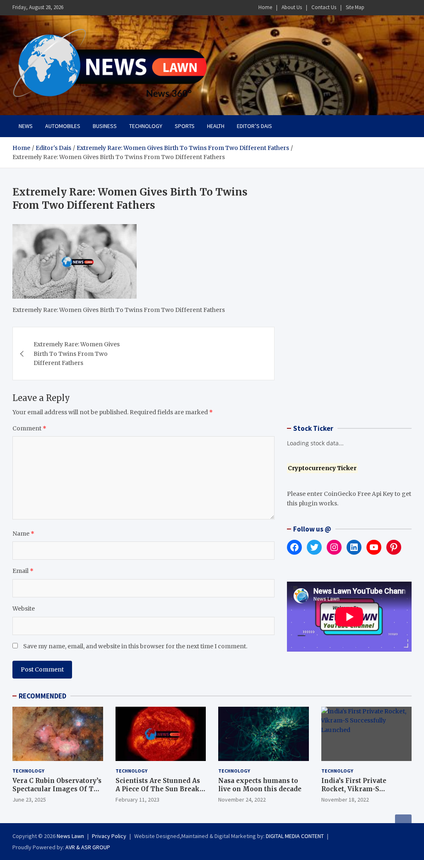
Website (23, 608)
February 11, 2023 (137, 799)
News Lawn (70, 836)
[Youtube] (406, 7)
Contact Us (323, 7)
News (26, 126)
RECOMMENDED (42, 696)
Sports (185, 126)
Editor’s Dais (254, 126)
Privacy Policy (109, 836)
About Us (292, 7)
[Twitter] (395, 7)
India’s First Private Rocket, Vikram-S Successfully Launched (358, 789)
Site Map (355, 7)
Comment (29, 428)
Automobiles (62, 126)
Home (265, 7)
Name (23, 533)
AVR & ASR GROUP (87, 847)
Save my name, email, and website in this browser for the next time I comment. (135, 646)
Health (215, 126)
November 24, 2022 (242, 799)
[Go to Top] (403, 822)
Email (23, 571)
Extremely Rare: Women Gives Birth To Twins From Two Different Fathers (77, 354)
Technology (145, 126)
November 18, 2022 (345, 799)
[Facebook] (374, 7)
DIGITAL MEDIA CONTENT (295, 836)
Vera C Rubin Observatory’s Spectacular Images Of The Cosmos (57, 789)
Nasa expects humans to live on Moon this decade (259, 785)
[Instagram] (384, 7)
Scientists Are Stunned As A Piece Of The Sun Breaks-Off (161, 789)
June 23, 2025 (29, 799)
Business (105, 126)
